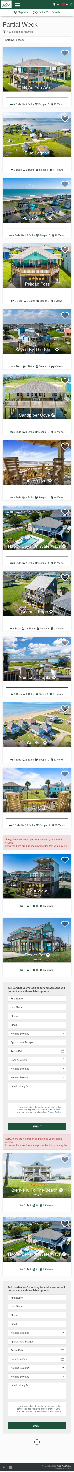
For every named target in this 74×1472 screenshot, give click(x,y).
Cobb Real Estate (64, 1466)
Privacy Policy (54, 1112)
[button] (37, 1033)
